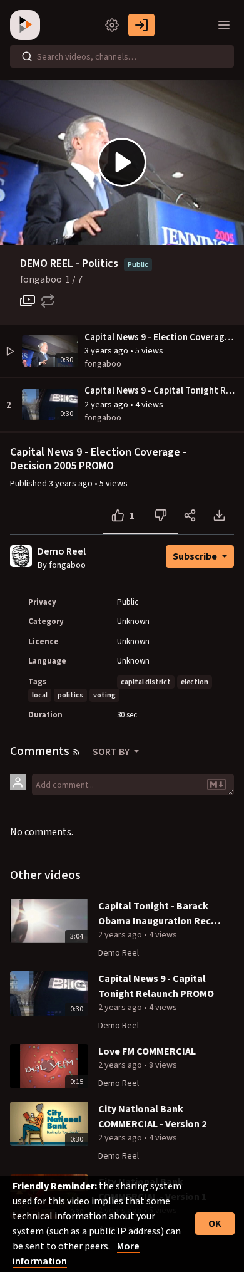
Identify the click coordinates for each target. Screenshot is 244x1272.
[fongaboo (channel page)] (21, 556)
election (194, 682)
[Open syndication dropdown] (76, 752)
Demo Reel (62, 551)
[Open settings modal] (112, 25)
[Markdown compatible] (216, 784)
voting (104, 695)
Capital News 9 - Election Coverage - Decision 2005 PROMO (161, 337)
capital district (146, 682)
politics (70, 695)
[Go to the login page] (141, 25)
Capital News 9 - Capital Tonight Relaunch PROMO (161, 390)
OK (214, 1224)
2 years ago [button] (107, 405)
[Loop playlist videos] (47, 300)
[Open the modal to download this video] (219, 516)
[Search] (27, 56)
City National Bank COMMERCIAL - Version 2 (152, 1116)
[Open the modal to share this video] (190, 516)
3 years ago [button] (107, 351)
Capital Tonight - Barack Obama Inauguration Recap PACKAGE (160, 914)
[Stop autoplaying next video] (27, 300)
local (40, 695)
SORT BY (112, 752)
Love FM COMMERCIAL (147, 1051)
